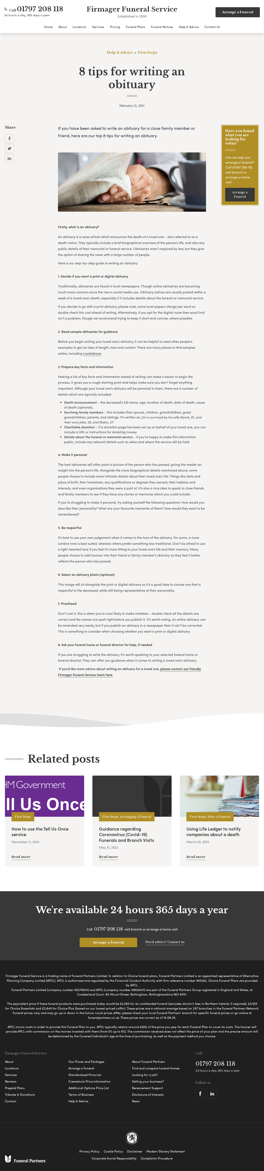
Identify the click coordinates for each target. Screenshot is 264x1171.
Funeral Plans (135, 26)
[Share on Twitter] (9, 148)
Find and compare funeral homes (156, 1068)
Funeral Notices (162, 26)
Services (98, 26)
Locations (79, 26)
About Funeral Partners (148, 1061)
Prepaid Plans (15, 1088)
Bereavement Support (147, 1088)
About (62, 26)
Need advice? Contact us (165, 942)
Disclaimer (134, 1151)
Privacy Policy (89, 1151)
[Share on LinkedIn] (9, 158)
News (136, 1101)
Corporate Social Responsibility (114, 1158)
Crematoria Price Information (89, 1081)
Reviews (10, 1081)
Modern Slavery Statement (165, 1151)
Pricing (115, 26)
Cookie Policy (113, 1151)
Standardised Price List (84, 1074)
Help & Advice (189, 26)
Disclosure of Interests (148, 1094)
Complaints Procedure (157, 1158)
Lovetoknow (92, 353)
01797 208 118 (40, 9)
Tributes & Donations (20, 1094)
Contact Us (212, 26)
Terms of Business (81, 1094)
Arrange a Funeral (240, 195)
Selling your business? (148, 1081)
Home (48, 26)
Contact (10, 1101)
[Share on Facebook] (9, 138)
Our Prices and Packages (86, 1061)
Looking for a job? (145, 1074)
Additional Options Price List (88, 1088)
